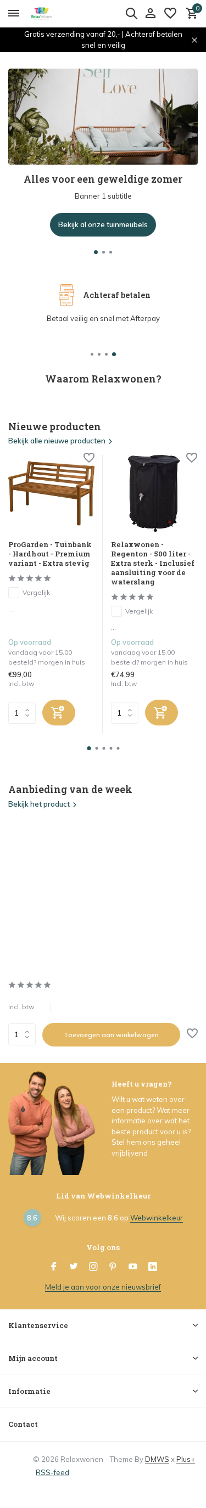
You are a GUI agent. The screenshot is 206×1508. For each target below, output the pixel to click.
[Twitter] (73, 1267)
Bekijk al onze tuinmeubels (103, 224)
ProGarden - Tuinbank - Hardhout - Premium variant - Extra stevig (50, 554)
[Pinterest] (113, 1267)
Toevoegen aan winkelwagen (111, 1035)
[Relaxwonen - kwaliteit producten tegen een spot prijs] (58, 13)
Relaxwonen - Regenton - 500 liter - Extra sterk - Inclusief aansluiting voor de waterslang (152, 563)
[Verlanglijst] (170, 13)
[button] (96, 252)
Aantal (25, 1034)
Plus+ (185, 1459)
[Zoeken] (131, 13)
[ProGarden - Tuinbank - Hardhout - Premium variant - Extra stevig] (51, 493)
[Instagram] (93, 1267)
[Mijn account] (150, 14)
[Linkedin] (152, 1267)
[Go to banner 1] (103, 153)
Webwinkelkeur (156, 1217)
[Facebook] (53, 1267)
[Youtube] (133, 1267)
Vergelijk (36, 592)
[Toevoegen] (58, 712)
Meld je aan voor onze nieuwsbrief (103, 1286)
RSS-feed (52, 1472)
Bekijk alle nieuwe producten (56, 440)
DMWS (157, 1459)
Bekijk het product (39, 804)
